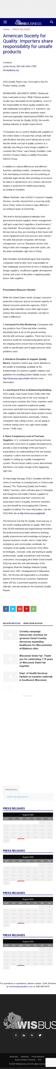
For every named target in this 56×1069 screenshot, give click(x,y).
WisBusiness (11, 789)
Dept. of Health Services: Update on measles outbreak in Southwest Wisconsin (36, 676)
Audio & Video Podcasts (25, 1059)
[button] (52, 22)
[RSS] (32, 1035)
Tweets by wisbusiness (17, 796)
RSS (39, 1059)
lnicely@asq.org (11, 70)
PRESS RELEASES (21, 29)
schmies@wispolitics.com (21, 986)
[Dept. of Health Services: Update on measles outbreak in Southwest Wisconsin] (10, 677)
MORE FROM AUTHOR (32, 623)
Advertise (25, 1056)
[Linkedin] (24, 1035)
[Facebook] (16, 1035)
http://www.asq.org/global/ (32, 513)
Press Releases (38, 1056)
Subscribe (14, 1056)
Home (6, 29)
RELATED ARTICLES (11, 623)
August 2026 (28, 814)
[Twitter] (40, 1035)
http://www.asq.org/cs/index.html (19, 378)
